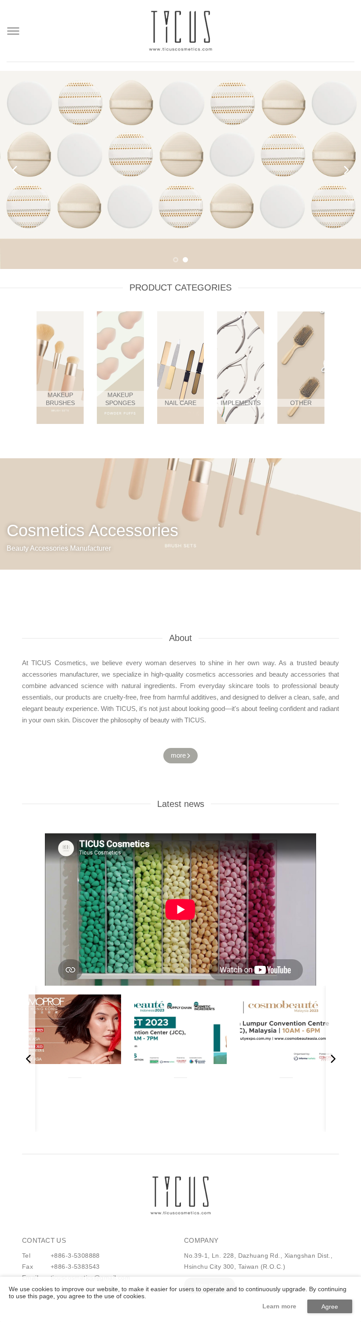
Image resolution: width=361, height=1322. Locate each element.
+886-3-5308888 (75, 1255)
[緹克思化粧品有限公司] (180, 1195)
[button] (175, 259)
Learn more (279, 1306)
